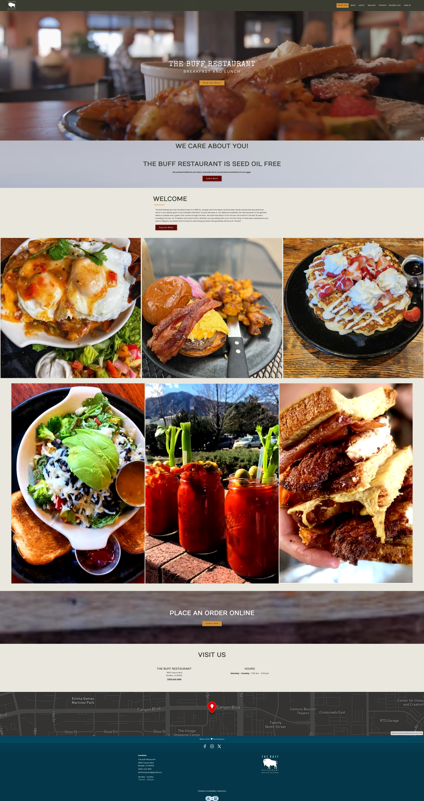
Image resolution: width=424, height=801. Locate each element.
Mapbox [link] (395, 733)
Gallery (372, 5)
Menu (353, 5)
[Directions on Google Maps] (212, 714)
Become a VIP (395, 5)
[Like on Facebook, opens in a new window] (205, 747)
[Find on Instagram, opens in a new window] (212, 747)
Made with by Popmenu (113, 739)
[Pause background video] (422, 139)
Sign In (407, 5)
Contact (382, 5)
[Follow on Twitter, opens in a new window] (219, 747)
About (361, 5)
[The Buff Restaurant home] (12, 5)
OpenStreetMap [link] (405, 733)
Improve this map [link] (416, 733)
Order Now (342, 5)
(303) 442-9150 (144, 769)
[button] (70, 308)
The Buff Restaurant (270, 764)
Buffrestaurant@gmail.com (150, 772)
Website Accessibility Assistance (212, 791)
